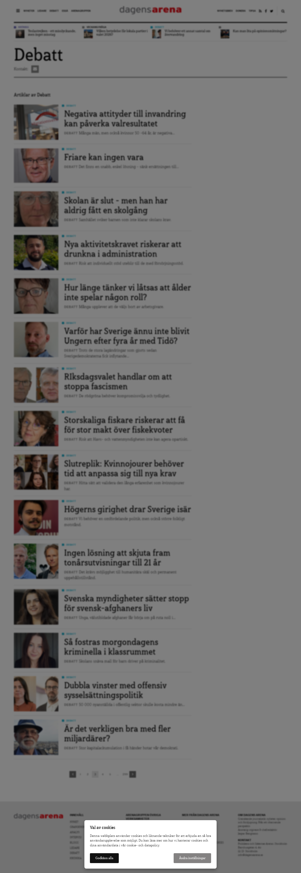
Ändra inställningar (192, 858)
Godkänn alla (104, 858)
